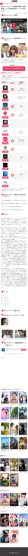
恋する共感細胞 (4, 420)
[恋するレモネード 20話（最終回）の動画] (7, 334)
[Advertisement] (14, 373)
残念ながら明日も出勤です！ (23, 420)
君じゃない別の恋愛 (23, 435)
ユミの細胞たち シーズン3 (14, 405)
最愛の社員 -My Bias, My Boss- (23, 405)
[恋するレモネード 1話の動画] (20, 334)
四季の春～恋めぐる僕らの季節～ (5, 450)
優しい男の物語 (22, 450)
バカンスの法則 (4, 435)
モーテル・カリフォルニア (14, 450)
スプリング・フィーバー (5, 405)
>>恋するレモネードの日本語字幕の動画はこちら (12, 209)
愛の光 (11, 420)
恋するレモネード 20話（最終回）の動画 (7, 339)
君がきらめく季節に (14, 435)
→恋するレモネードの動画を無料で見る (14, 68)
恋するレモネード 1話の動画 (20, 338)
